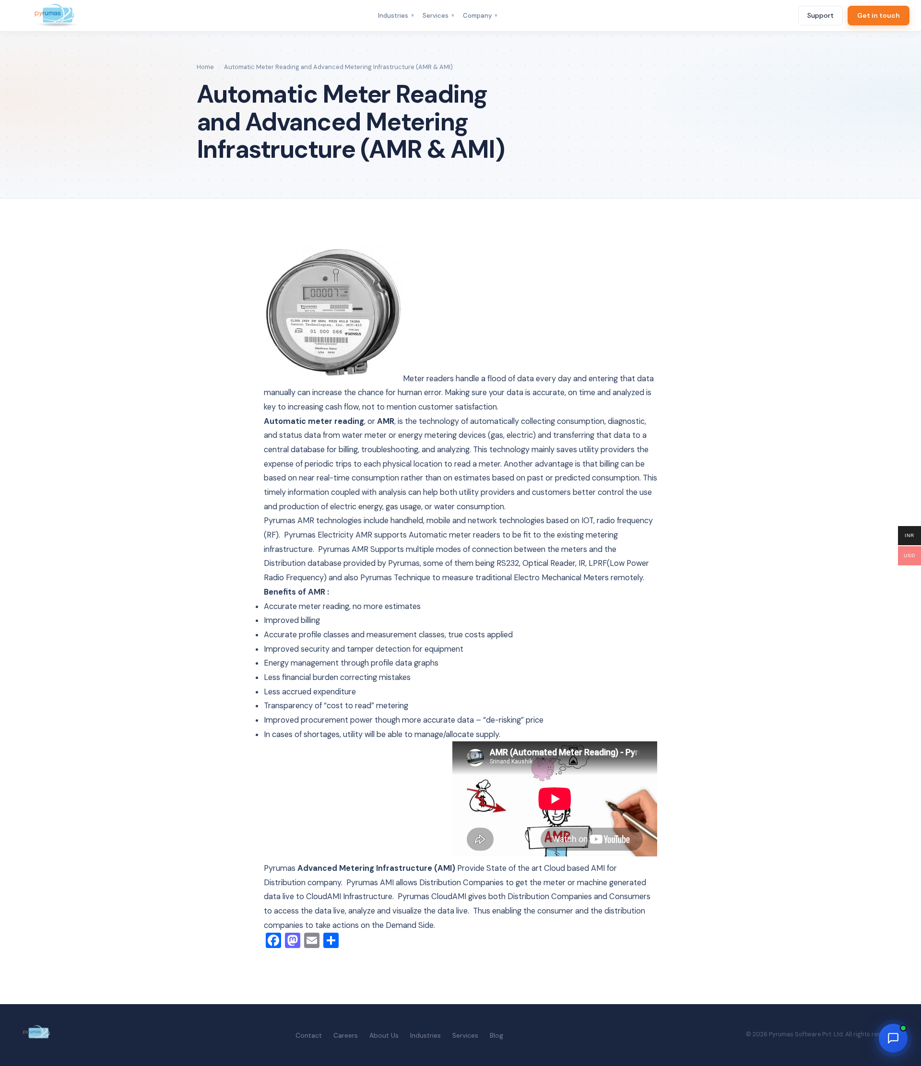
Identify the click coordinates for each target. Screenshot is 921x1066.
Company (480, 16)
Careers (345, 1035)
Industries (396, 16)
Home (205, 67)
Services (439, 16)
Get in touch (878, 15)
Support (820, 15)
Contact (308, 1035)
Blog (496, 1035)
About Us (384, 1035)
